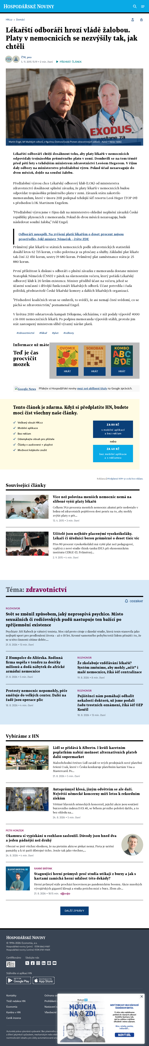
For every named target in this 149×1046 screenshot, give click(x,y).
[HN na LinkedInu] (43, 963)
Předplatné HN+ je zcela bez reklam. (125, 478)
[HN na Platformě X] (27, 963)
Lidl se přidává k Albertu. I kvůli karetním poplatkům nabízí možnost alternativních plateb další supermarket (95, 752)
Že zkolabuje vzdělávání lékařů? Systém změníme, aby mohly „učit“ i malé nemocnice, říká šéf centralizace (109, 668)
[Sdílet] (132, 20)
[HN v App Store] (44, 980)
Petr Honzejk (15, 830)
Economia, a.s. (29, 943)
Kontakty (11, 995)
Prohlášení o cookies (56, 1001)
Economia (11, 1007)
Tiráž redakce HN (15, 1001)
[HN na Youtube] (54, 963)
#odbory (69, 332)
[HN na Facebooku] (33, 963)
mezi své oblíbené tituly (92, 388)
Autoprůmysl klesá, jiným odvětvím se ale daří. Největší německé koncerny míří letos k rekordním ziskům (96, 794)
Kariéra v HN (13, 1012)
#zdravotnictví (25, 332)
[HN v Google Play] (18, 980)
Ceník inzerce (13, 1018)
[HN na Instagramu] (38, 963)
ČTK (23, 57)
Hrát (67, 371)
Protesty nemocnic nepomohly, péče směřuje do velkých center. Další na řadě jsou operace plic (36, 695)
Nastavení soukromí (56, 1007)
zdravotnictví (46, 590)
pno (29, 57)
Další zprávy (74, 910)
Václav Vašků (115, 142)
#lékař (43, 332)
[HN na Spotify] (49, 963)
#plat (55, 332)
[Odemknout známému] (141, 20)
